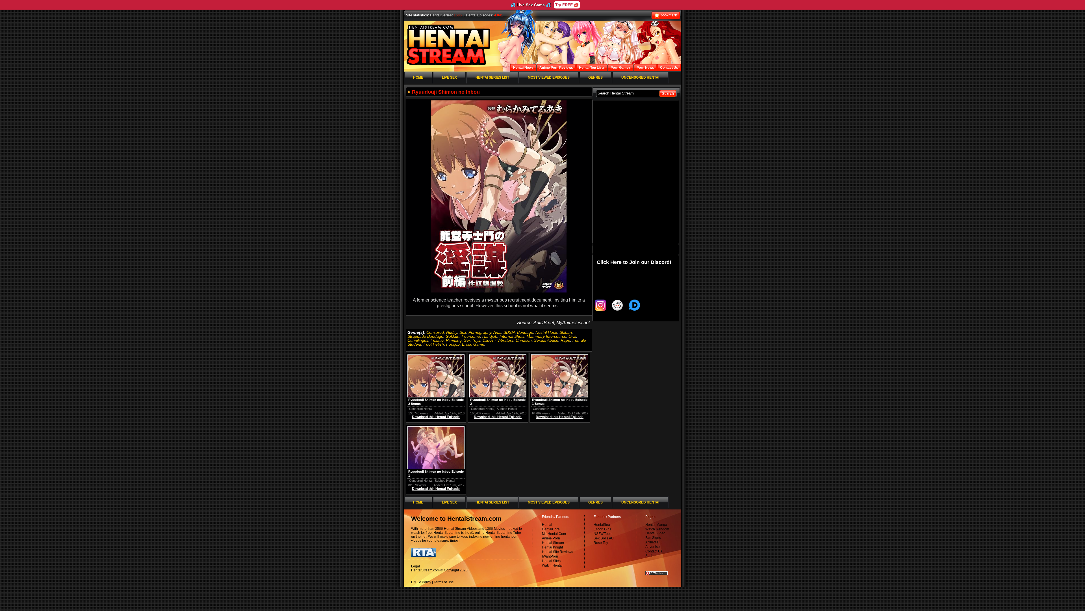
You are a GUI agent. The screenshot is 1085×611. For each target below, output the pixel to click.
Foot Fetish (434, 344)
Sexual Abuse (546, 340)
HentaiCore (551, 529)
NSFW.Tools (603, 534)
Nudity (451, 332)
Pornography (479, 332)
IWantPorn (550, 556)
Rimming (454, 340)
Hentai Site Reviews (557, 552)
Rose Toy (601, 543)
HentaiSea (602, 525)
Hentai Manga (656, 525)
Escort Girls (602, 529)
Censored (435, 332)
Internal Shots (512, 336)
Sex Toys (472, 340)
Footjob (453, 344)
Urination (524, 340)
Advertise (652, 547)
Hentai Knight (552, 547)
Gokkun (452, 336)
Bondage (525, 332)
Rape (565, 340)
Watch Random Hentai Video (657, 531)
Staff (648, 556)
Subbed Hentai (507, 408)
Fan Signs (653, 538)
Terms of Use (444, 582)
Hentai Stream (553, 543)
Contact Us (653, 551)
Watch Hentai (552, 565)
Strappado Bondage (425, 336)
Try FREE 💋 (567, 5)
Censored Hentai (420, 408)
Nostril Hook (546, 332)
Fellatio (437, 340)
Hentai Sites (551, 561)
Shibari (565, 332)
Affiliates (651, 542)
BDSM (509, 332)
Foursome (471, 336)
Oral (572, 336)
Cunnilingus (417, 340)
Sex (462, 332)
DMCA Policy (421, 582)
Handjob (489, 336)
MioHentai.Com (554, 534)
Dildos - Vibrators (498, 340)
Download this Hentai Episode (436, 417)
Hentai (547, 525)
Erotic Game (473, 344)
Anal (497, 332)
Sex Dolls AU (604, 538)
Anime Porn (551, 538)
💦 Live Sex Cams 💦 (531, 5)
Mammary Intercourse (546, 336)
